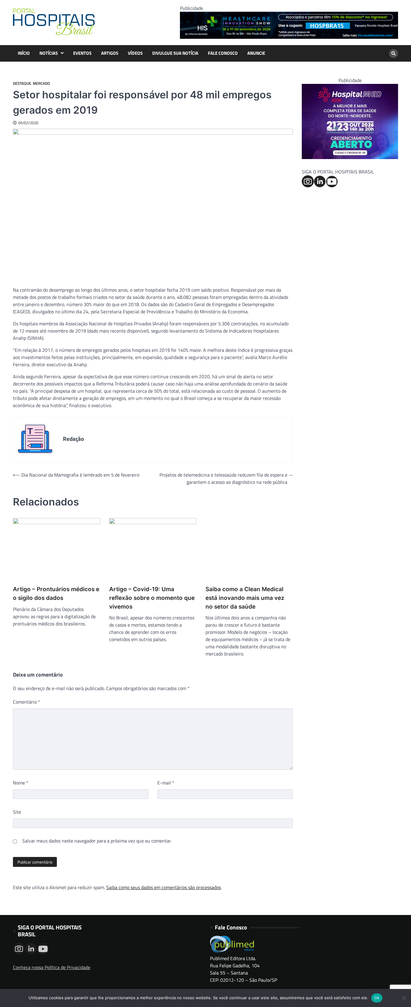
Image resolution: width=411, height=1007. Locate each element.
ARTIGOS (109, 53)
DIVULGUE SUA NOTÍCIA (175, 53)
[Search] (393, 53)
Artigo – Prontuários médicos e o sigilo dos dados (56, 593)
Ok (377, 997)
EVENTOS (82, 53)
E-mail (165, 782)
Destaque (22, 83)
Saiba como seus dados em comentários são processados (163, 887)
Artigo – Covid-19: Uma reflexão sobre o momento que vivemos (152, 598)
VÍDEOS (135, 53)
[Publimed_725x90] (289, 37)
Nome (20, 782)
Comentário (26, 701)
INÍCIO (24, 53)
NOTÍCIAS (48, 53)
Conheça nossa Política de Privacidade (51, 967)
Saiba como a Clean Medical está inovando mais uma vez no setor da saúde (245, 598)
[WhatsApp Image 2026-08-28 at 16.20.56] (350, 157)
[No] (403, 998)
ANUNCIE (256, 53)
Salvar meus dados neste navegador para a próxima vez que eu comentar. (97, 840)
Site (17, 811)
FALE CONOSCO (223, 53)
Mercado (41, 83)
